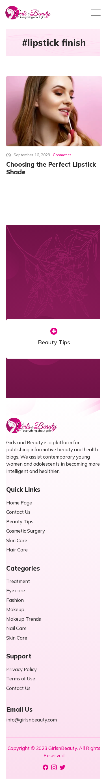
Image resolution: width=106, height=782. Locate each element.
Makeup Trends (23, 619)
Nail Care (16, 628)
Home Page (19, 503)
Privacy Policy (21, 669)
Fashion (15, 600)
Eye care (15, 590)
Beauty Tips (54, 342)
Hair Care (17, 550)
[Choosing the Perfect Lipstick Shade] (54, 111)
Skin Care (16, 540)
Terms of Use (20, 679)
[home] (28, 12)
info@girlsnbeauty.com (31, 720)
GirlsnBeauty (62, 748)
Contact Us (18, 512)
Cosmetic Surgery (25, 531)
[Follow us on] (45, 767)
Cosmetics (62, 154)
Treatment (18, 581)
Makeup (15, 609)
